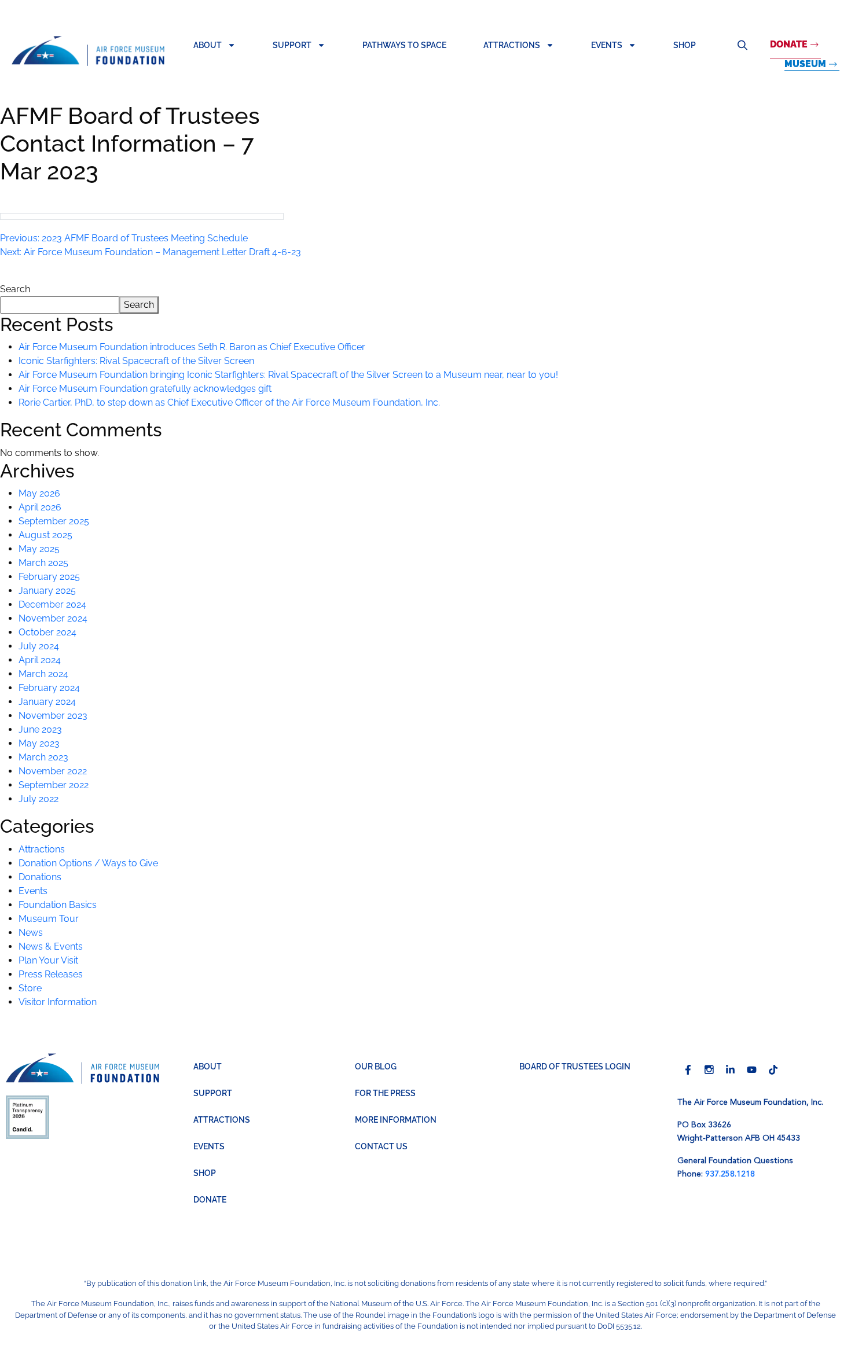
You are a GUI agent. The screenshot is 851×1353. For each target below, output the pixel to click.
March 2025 (43, 562)
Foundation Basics (58, 904)
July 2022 (38, 798)
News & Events (51, 946)
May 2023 (39, 743)
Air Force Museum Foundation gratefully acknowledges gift (145, 388)
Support (292, 45)
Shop (684, 45)
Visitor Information (58, 1002)
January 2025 (47, 590)
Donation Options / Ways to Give (88, 863)
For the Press (385, 1093)
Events (606, 45)
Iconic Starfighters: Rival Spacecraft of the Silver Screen (136, 360)
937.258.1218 (730, 1174)
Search (742, 45)
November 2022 (53, 771)
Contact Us (381, 1146)
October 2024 (47, 632)
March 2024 (43, 673)
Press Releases (51, 974)
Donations (40, 877)
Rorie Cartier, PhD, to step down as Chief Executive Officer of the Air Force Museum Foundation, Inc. (229, 402)
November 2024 (53, 618)
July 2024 (39, 646)
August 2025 (45, 535)
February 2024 (49, 687)
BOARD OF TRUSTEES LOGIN (574, 1066)
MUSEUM (805, 63)
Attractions (511, 45)
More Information (395, 1119)
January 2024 (47, 701)
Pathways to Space (404, 45)
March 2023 (43, 757)
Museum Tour (49, 918)
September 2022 (54, 785)
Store (30, 988)
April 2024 (40, 660)
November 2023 (53, 715)
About (207, 45)
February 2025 (49, 576)
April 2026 (40, 507)
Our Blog (376, 1066)
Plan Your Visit (48, 960)
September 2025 (54, 521)
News (31, 932)
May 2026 (39, 493)
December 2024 (52, 604)
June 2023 (40, 729)
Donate (789, 44)
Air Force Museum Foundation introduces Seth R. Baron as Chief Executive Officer (192, 346)
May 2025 (39, 548)
